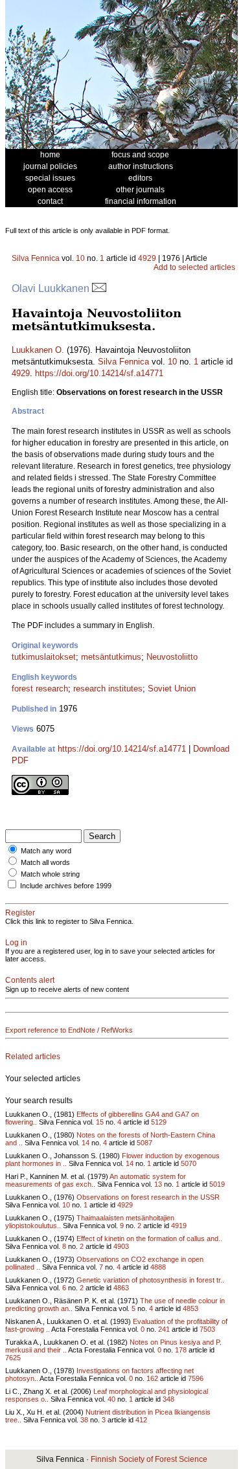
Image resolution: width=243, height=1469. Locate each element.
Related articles (32, 1056)
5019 (217, 1184)
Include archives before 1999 (65, 886)
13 (158, 1184)
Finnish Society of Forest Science (149, 1459)
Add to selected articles (194, 267)
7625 (13, 1358)
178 (181, 1350)
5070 (188, 1163)
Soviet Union (172, 688)
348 (168, 1399)
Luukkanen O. (38, 350)
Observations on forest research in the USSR (148, 1197)
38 (84, 1420)
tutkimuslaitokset (44, 657)
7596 (195, 1378)
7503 (207, 1329)
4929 (147, 258)
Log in (16, 942)
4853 (190, 1308)
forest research (40, 688)
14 (85, 1143)
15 (100, 1122)
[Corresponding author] (99, 288)
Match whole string (50, 874)
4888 (158, 1267)
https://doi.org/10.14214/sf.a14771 (99, 373)
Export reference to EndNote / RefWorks (69, 1030)
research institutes (108, 688)
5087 (144, 1143)
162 (152, 1378)
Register (20, 912)
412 (141, 1420)
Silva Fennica (36, 258)
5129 (159, 1122)
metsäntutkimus (111, 657)
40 (111, 1399)
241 (164, 1329)
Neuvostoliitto (172, 657)
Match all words (45, 862)
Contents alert (29, 980)
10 (80, 258)
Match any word (46, 851)
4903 (121, 1246)
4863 (121, 1288)
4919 (179, 1225)
